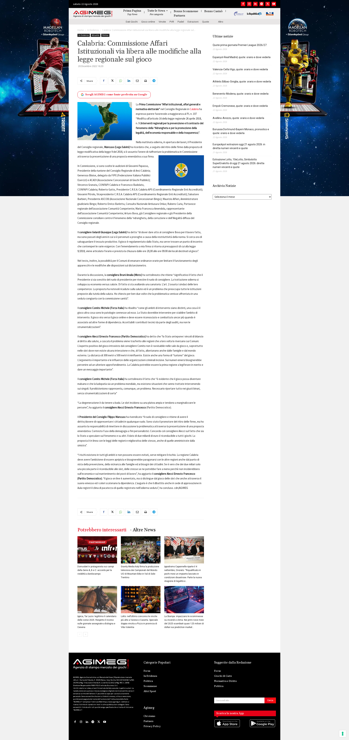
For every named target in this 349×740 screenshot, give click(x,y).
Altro (220, 21)
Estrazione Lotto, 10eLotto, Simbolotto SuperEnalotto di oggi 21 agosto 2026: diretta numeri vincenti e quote (238, 163)
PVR (172, 21)
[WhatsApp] (120, 80)
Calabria (194, 109)
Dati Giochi (132, 21)
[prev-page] (79, 634)
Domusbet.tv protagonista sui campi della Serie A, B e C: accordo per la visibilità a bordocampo (95, 570)
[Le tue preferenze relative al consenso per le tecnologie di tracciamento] (342, 733)
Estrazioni (193, 21)
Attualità (95, 35)
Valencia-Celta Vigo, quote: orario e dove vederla (240, 69)
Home (80, 30)
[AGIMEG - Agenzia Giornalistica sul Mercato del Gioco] (93, 14)
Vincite (162, 21)
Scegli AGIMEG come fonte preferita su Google (116, 94)
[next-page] (85, 634)
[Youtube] (274, 4)
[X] (267, 4)
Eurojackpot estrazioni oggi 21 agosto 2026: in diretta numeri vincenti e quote (239, 146)
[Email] (137, 80)
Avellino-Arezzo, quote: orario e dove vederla (238, 118)
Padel (181, 21)
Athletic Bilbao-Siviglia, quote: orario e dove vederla (242, 81)
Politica (105, 35)
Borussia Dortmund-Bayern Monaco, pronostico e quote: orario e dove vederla (241, 131)
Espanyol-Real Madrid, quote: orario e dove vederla (241, 57)
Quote (205, 21)
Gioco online (148, 21)
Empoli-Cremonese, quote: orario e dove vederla (240, 105)
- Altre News (143, 530)
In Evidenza (93, 30)
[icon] (227, 727)
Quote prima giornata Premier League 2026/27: (240, 45)
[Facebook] (243, 4)
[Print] (145, 80)
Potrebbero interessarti (101, 530)
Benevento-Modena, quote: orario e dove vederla (240, 93)
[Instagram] (249, 4)
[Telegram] (261, 4)
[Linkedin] (255, 4)
